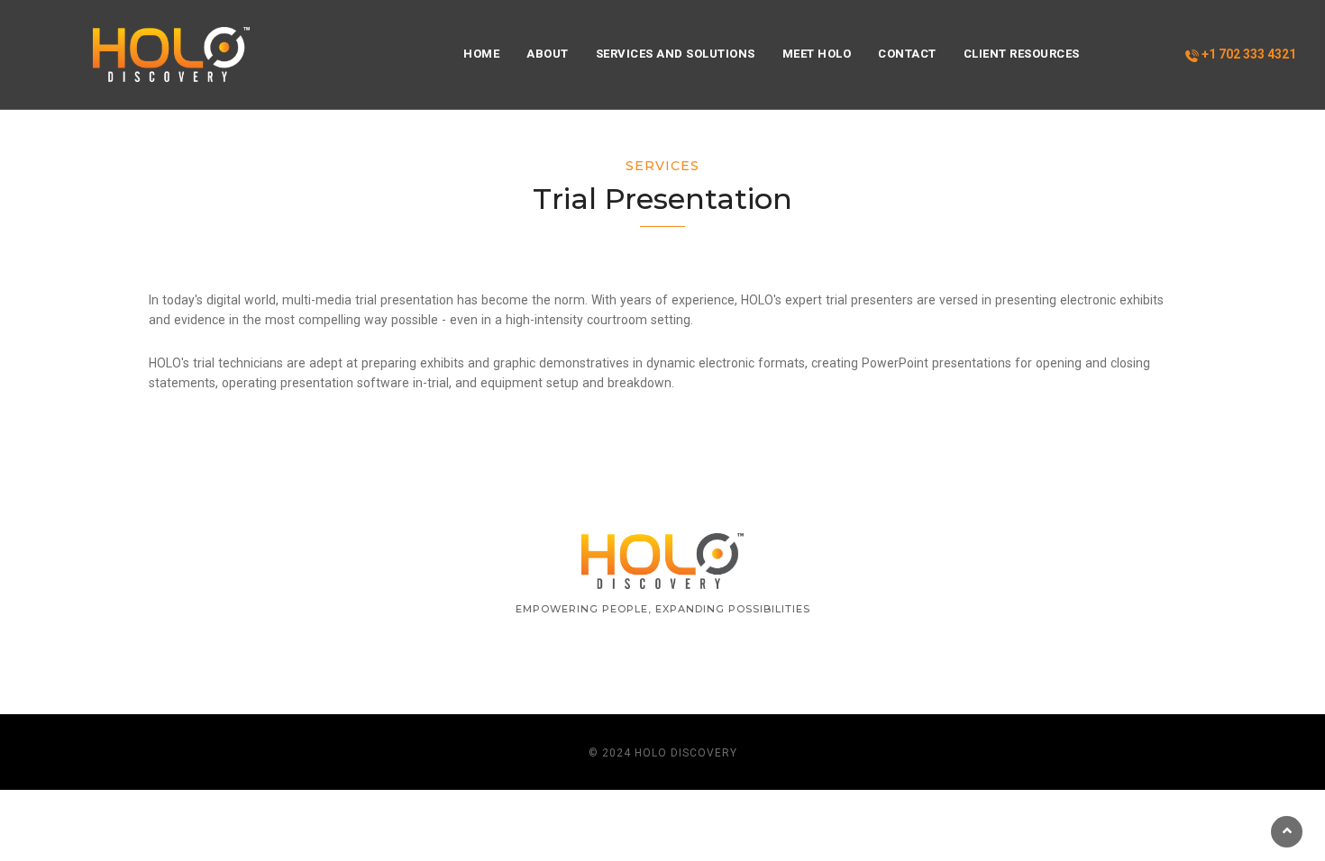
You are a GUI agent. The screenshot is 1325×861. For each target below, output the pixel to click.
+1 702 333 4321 (1247, 54)
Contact (907, 53)
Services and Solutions (675, 53)
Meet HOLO (817, 53)
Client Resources (1022, 53)
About (547, 53)
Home (481, 53)
